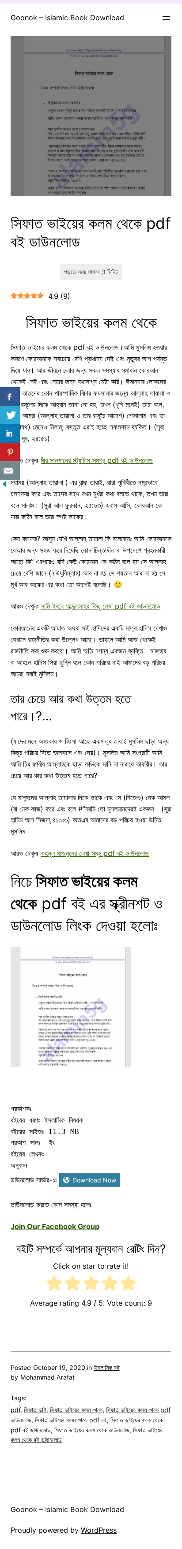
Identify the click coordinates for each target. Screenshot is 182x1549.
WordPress (99, 1530)
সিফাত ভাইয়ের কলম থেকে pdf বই (71, 1420)
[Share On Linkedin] (10, 433)
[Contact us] (10, 470)
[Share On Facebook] (10, 396)
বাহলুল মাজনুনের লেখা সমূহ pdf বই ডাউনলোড (95, 853)
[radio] (54, 1285)
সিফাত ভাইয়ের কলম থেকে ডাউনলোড (91, 1430)
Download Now (94, 1180)
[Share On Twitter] (10, 415)
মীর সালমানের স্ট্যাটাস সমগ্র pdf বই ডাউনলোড (97, 460)
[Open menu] (166, 18)
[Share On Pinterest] (10, 452)
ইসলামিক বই (107, 1367)
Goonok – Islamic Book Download (67, 17)
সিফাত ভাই (35, 1409)
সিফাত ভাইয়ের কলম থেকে (76, 1409)
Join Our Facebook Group (55, 1226)
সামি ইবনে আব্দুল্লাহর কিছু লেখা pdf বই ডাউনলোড (100, 606)
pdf (15, 1409)
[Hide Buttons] (4, 485)
